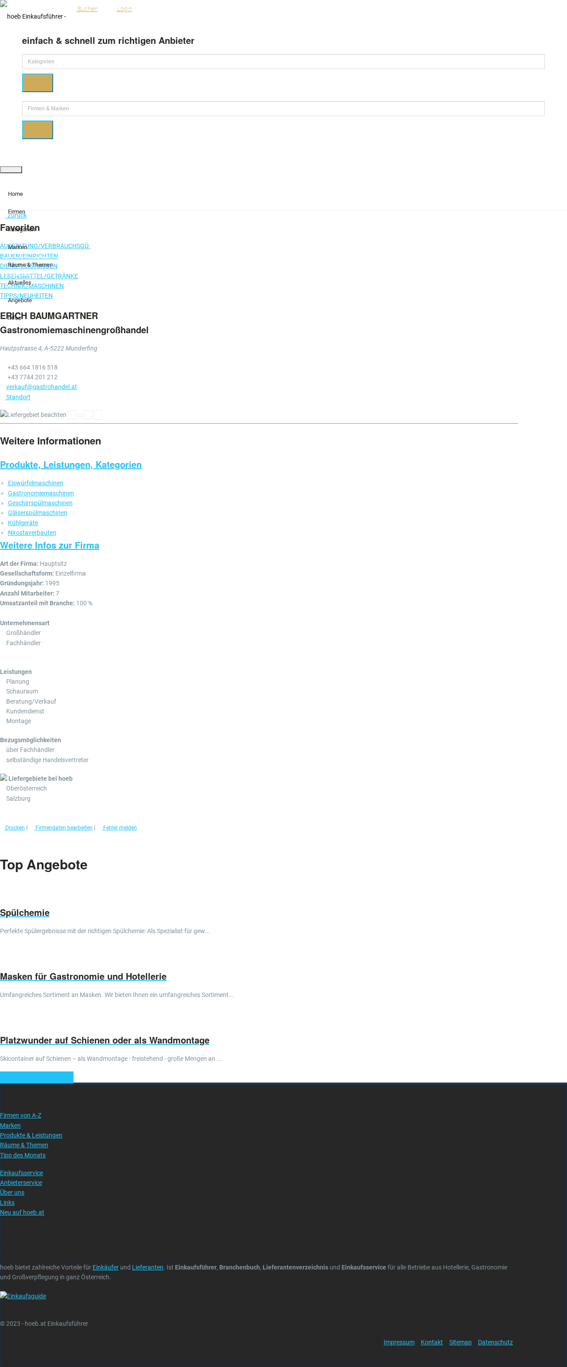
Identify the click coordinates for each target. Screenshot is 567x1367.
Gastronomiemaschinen (41, 493)
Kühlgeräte (23, 522)
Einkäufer (106, 1267)
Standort (18, 397)
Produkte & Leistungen (31, 1135)
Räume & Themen (30, 264)
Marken (17, 247)
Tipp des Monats (23, 1155)
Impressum (399, 1342)
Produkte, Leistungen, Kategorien (71, 464)
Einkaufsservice (21, 1172)
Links (7, 1202)
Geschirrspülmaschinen (40, 502)
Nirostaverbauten (32, 532)
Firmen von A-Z (20, 1115)
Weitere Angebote (34, 1077)
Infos (14, 318)
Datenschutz (495, 1342)
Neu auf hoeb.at (22, 1212)
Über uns (12, 1192)
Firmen (16, 211)
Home (15, 194)
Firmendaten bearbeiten (63, 828)
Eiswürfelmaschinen (35, 483)
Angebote (20, 300)
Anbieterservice (21, 1182)
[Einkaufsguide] (23, 1296)
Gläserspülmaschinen (37, 512)
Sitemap (460, 1342)
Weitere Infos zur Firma (49, 544)
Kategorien (21, 229)
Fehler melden (119, 828)
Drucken (14, 828)
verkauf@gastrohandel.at (41, 386)
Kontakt (432, 1342)
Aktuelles (19, 282)
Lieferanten (147, 1267)
